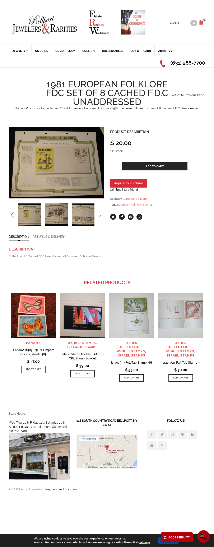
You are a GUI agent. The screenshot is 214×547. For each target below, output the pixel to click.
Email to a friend (126, 189)
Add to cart (155, 166)
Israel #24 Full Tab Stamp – (181, 362)
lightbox (16, 191)
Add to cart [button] (33, 369)
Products (32, 108)
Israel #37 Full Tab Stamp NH (131, 362)
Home (19, 108)
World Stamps (71, 108)
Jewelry (19, 50)
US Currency (65, 50)
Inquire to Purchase (128, 183)
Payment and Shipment (61, 489)
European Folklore (96, 108)
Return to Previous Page (187, 95)
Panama (33, 343)
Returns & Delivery (49, 236)
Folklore (136, 204)
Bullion (88, 50)
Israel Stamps (131, 355)
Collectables (112, 50)
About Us (165, 50)
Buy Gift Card (140, 50)
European (123, 204)
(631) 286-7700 (188, 63)
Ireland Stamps (82, 347)
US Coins (41, 50)
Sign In (174, 22)
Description (19, 236)
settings (144, 542)
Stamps (147, 204)
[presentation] (12, 162)
